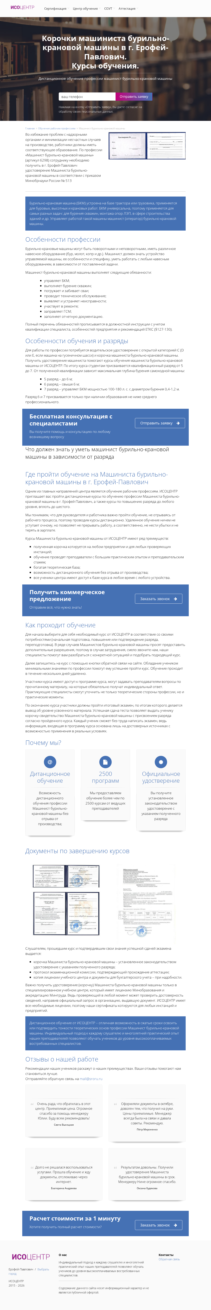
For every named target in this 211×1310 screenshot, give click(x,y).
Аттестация (127, 8)
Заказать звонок (155, 598)
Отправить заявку (156, 423)
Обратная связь (169, 1259)
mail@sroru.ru (91, 1078)
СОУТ (108, 8)
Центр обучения (85, 8)
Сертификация (55, 8)
